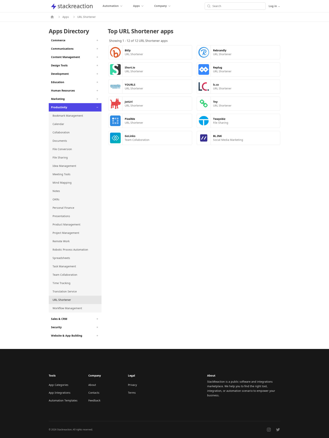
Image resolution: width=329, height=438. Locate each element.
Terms (132, 392)
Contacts (93, 392)
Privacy (132, 385)
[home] (52, 17)
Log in (274, 6)
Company (160, 6)
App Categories (58, 385)
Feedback (94, 400)
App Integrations (59, 392)
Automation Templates (63, 400)
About (92, 385)
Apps (65, 17)
